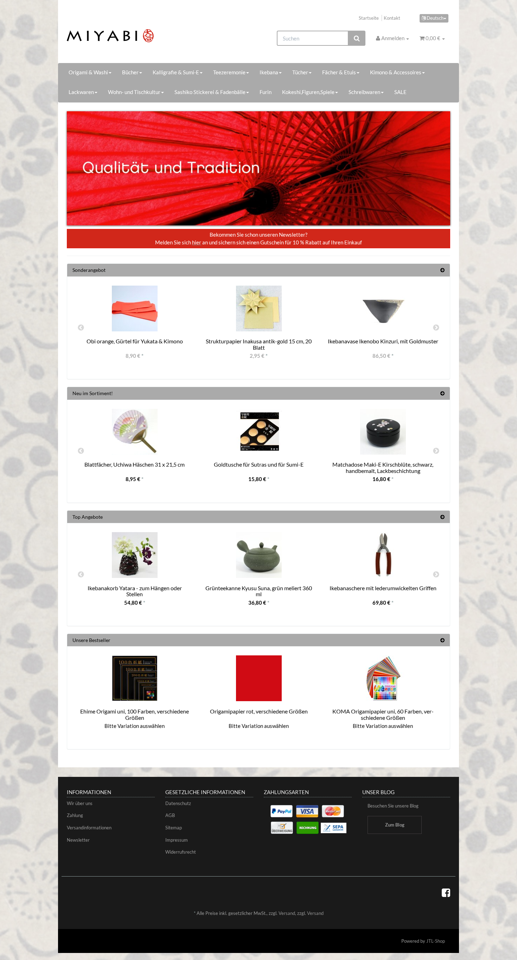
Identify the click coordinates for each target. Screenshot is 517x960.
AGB (170, 815)
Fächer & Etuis (339, 72)
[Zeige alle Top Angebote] (442, 516)
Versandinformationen (89, 827)
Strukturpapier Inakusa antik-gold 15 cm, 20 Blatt (259, 344)
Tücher (300, 72)
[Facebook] (446, 892)
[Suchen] (357, 38)
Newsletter (78, 840)
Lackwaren (81, 92)
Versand (287, 913)
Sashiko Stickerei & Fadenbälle (209, 92)
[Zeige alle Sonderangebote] (442, 270)
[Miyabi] (127, 35)
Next (436, 327)
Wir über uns (79, 803)
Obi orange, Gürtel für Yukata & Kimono (135, 341)
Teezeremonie (229, 72)
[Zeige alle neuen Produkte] (442, 393)
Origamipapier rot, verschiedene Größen (259, 711)
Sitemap (173, 827)
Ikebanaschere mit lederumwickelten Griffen (383, 588)
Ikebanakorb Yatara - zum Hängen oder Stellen (135, 591)
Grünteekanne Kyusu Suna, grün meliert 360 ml (258, 591)
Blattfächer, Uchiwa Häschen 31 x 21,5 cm (134, 464)
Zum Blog (394, 825)
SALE (400, 92)
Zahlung (75, 815)
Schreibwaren (364, 92)
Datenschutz (178, 803)
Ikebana (269, 72)
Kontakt (392, 18)
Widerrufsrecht (180, 852)
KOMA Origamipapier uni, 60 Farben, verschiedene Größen (383, 714)
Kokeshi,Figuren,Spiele (308, 92)
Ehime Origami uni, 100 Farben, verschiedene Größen (134, 714)
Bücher (130, 72)
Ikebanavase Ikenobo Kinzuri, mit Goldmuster (383, 341)
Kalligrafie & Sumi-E (176, 72)
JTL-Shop (435, 941)
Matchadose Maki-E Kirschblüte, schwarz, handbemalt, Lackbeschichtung (382, 467)
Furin (266, 92)
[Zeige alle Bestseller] (442, 640)
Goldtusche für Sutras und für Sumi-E (259, 464)
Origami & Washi (88, 72)
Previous (80, 327)
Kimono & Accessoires (395, 72)
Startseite (369, 18)
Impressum (176, 840)
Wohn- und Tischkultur (134, 92)
